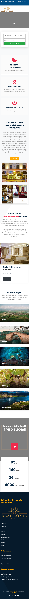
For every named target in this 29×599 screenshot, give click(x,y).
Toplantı (3, 531)
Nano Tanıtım (14, 592)
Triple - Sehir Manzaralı (6, 555)
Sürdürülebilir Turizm (5, 537)
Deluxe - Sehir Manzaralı (6, 561)
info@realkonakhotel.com (8, 1)
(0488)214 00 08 (22, 1)
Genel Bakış (3, 523)
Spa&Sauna (3, 534)
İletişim (2, 545)
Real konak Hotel (13, 591)
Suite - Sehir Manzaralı (6, 558)
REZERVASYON (14, 43)
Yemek (2, 529)
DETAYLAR (7, 279)
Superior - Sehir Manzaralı (7, 564)
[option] (14, 263)
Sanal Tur (3, 542)
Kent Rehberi (4, 540)
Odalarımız (3, 526)
